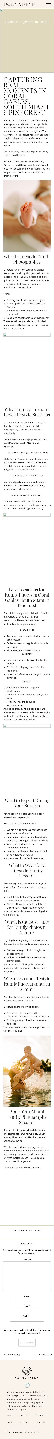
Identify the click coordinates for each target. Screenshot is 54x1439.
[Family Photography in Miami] (27, 40)
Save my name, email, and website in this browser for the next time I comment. (27, 1331)
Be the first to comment (27, 1230)
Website (27, 1316)
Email (27, 1306)
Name (27, 1297)
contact (36, 1168)
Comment (27, 1260)
